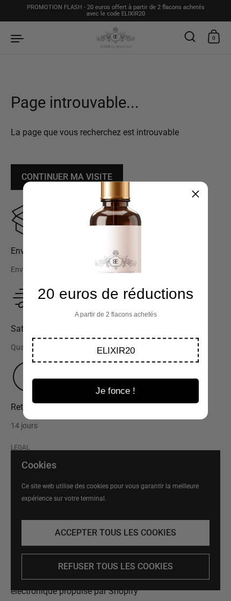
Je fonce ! (115, 391)
